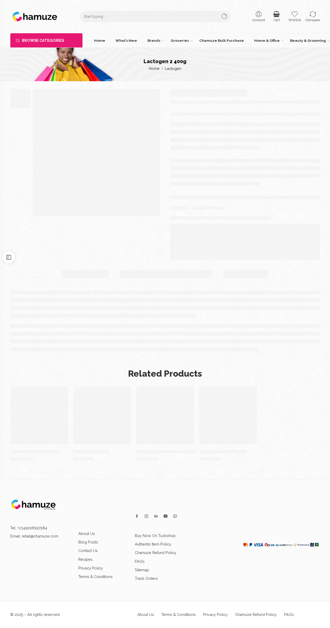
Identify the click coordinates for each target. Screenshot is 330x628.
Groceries (180, 40)
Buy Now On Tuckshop (155, 535)
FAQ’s (140, 561)
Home (99, 40)
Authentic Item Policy (153, 544)
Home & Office (267, 40)
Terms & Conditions (95, 576)
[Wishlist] (61, 392)
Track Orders (146, 578)
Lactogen (173, 68)
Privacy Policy (90, 568)
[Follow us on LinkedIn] (156, 516)
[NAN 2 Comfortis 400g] (39, 415)
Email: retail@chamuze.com (34, 536)
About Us (86, 533)
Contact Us (88, 550)
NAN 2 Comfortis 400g (34, 451)
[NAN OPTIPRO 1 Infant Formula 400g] (165, 415)
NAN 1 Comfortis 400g (223, 451)
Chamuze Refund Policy (155, 552)
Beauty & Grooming (308, 40)
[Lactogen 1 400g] (102, 415)
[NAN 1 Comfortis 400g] (228, 415)
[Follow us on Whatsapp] (175, 516)
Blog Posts (88, 542)
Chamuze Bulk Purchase (221, 40)
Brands (153, 40)
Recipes (85, 559)
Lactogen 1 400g (91, 451)
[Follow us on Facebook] (137, 516)
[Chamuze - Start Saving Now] (34, 16)
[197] (96, 152)
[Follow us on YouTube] (165, 516)
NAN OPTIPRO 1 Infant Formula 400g (175, 451)
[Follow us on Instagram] (146, 516)
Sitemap (142, 570)
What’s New (126, 40)
